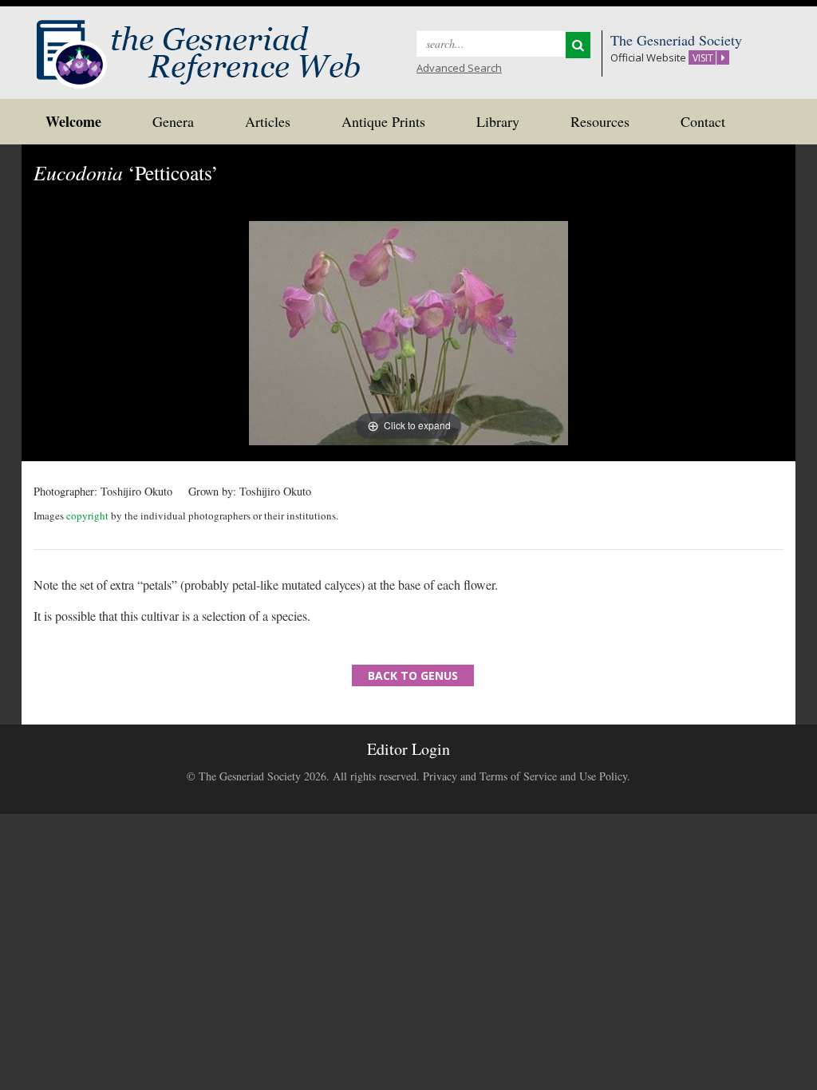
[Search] (578, 45)
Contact (703, 121)
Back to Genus (413, 675)
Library (497, 121)
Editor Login (408, 749)
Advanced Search (459, 68)
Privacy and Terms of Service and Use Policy (525, 776)
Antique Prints (383, 121)
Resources (600, 121)
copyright (87, 515)
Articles (267, 121)
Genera (173, 121)
